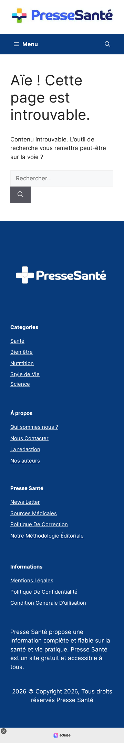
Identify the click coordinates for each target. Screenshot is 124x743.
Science (20, 384)
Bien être (21, 352)
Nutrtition (22, 363)
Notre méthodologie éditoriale (47, 535)
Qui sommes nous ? (34, 427)
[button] (107, 44)
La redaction (25, 449)
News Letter (25, 502)
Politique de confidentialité (44, 591)
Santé (17, 341)
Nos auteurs (25, 460)
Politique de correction (39, 524)
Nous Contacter (29, 438)
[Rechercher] (20, 195)
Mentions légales (31, 580)
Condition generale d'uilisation (48, 602)
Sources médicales (33, 513)
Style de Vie (25, 374)
